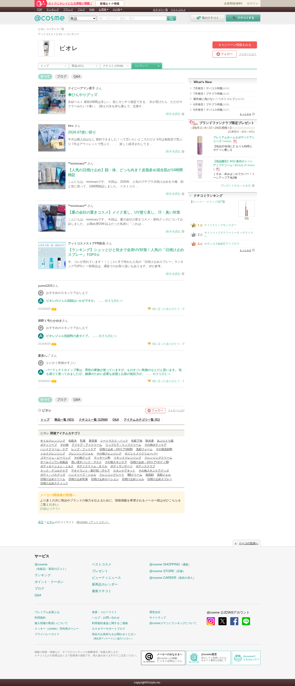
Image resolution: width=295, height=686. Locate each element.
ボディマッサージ (121, 466)
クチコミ (113, 65)
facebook (234, 621)
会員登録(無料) (233, 3)
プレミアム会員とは (47, 612)
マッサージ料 (102, 457)
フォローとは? (176, 410)
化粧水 (72, 440)
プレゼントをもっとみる (235, 185)
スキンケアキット (124, 470)
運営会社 (154, 612)
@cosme (51, 566)
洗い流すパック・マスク (86, 462)
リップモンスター (226, 225)
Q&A (91, 9)
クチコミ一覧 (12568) (93, 419)
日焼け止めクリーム (52, 479)
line (246, 621)
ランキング (52, 9)
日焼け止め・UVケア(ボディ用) (149, 462)
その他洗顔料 (164, 449)
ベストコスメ (178, 9)
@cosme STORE (167, 571)
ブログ (81, 9)
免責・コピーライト (104, 612)
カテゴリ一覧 (160, 9)
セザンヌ (209, 243)
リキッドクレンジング (127, 457)
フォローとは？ (248, 54)
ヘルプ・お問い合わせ (106, 617)
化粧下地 (136, 440)
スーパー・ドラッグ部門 (208, 201)
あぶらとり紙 (165, 440)
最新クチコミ (101, 591)
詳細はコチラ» (50, 508)
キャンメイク (212, 232)
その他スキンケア (116, 462)
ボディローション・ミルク (57, 466)
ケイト (208, 225)
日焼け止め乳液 (78, 479)
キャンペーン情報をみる (234, 44)
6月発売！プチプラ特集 (211, 104)
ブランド (68, 9)
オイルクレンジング (52, 440)
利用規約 (40, 617)
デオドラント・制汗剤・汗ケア (90, 470)
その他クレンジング (109, 453)
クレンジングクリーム (158, 457)
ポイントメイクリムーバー (141, 453)
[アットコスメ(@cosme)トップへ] (50, 19)
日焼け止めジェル (133, 479)
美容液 (93, 440)
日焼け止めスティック (54, 483)
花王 (41, 522)
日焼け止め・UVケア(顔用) (116, 449)
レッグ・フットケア (83, 449)
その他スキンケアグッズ (154, 470)
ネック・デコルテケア (54, 470)
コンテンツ (141, 65)
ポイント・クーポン (49, 582)
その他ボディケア (156, 444)
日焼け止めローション (105, 479)
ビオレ (47, 410)
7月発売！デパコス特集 (211, 88)
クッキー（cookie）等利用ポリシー (57, 628)
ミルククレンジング (52, 453)
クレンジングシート (111, 474)
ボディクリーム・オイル (92, 466)
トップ (45, 65)
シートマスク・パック (114, 440)
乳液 (83, 440)
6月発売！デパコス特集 (211, 109)
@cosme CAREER (172, 577)
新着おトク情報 (109, 3)
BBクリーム (134, 474)
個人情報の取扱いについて (51, 623)
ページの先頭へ (248, 543)
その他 (64, 444)
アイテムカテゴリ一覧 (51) (142, 419)
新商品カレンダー (105, 584)
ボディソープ (48, 444)
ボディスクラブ (145, 466)
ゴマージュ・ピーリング (55, 457)
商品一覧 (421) (64, 419)
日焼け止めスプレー (159, 479)
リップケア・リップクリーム (123, 444)
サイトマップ (157, 617)
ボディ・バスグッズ (52, 474)
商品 (78, 65)
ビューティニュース (106, 577)
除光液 (149, 440)
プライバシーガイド (47, 634)
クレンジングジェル (80, 453)
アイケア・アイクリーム (87, 444)
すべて (45, 76)
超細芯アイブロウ (228, 243)
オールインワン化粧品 (54, 462)
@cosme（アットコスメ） (93, 522)
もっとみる (245, 114)
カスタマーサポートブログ (108, 628)
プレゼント (100, 571)
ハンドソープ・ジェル (82, 474)
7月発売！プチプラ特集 (211, 93)
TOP (39, 9)
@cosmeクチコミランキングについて (172, 623)
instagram (211, 621)
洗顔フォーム (144, 449)
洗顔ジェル (164, 474)
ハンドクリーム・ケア (54, 449)
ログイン (252, 3)
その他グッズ (82, 457)
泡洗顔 (149, 474)
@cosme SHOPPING (170, 564)
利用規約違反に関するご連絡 (110, 623)
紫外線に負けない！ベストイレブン (218, 99)
